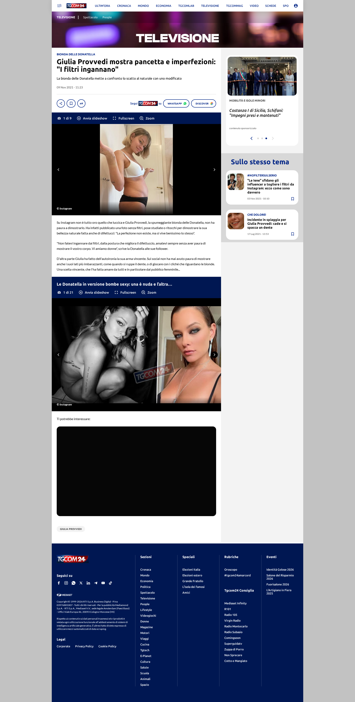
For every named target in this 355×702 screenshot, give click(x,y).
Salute (144, 667)
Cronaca (145, 569)
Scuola (144, 673)
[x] (81, 583)
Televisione (147, 598)
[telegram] (96, 583)
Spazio (144, 684)
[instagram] (66, 583)
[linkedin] (88, 583)
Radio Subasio (233, 632)
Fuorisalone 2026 (277, 584)
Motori (144, 633)
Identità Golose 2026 (280, 569)
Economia (146, 581)
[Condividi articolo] (61, 103)
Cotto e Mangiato (235, 661)
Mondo (144, 575)
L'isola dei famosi (193, 586)
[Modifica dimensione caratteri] (81, 103)
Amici (186, 592)
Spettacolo (147, 592)
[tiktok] (110, 583)
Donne (144, 621)
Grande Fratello (192, 581)
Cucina (144, 644)
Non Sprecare (233, 655)
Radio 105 (230, 614)
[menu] (59, 5)
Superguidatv (233, 643)
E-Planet (145, 656)
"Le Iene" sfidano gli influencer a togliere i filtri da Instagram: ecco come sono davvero (270, 186)
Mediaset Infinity (235, 603)
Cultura (145, 661)
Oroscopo (230, 569)
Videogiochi (148, 615)
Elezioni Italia (191, 569)
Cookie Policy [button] (107, 646)
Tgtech (144, 650)
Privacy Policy (84, 646)
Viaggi (144, 638)
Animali (145, 679)
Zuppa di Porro (234, 649)
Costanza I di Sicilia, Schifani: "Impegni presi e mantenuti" (256, 113)
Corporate (63, 646)
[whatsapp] (73, 583)
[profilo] (295, 5)
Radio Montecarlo (236, 626)
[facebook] (59, 583)
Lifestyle (146, 610)
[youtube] (103, 583)
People (145, 604)
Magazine (146, 627)
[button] (91, 118)
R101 (227, 609)
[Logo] (76, 5)
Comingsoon (232, 637)
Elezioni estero (192, 575)
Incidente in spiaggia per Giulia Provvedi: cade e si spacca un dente (267, 223)
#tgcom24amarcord (237, 575)
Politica (145, 586)
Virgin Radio (232, 620)
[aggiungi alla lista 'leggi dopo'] (71, 103)
